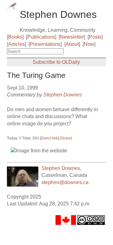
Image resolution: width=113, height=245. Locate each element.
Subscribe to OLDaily (56, 62)
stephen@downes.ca (65, 182)
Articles (16, 44)
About (72, 44)
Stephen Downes (62, 94)
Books (15, 37)
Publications (41, 37)
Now (89, 44)
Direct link (49, 138)
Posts (95, 37)
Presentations (45, 44)
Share (66, 138)
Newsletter (72, 37)
